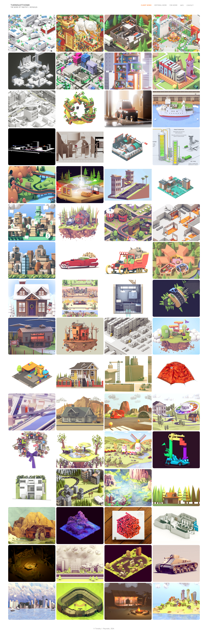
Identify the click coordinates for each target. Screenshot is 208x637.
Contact (190, 5)
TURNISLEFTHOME (20, 5)
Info (182, 5)
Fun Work (173, 5)
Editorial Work (160, 5)
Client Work (146, 5)
